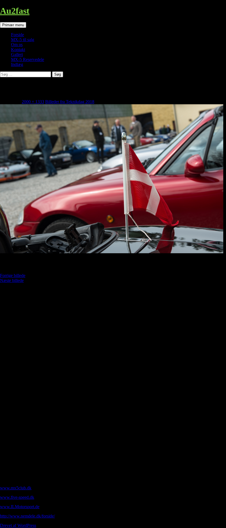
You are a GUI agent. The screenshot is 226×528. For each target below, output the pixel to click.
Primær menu (13, 25)
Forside (17, 34)
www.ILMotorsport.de (19, 506)
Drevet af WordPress (18, 525)
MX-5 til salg (22, 39)
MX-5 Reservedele (27, 59)
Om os (17, 44)
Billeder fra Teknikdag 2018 (69, 101)
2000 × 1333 (33, 101)
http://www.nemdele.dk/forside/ (27, 516)
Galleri (17, 54)
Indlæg (17, 64)
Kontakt (18, 49)
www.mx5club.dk (15, 488)
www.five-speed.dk (17, 497)
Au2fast (14, 11)
